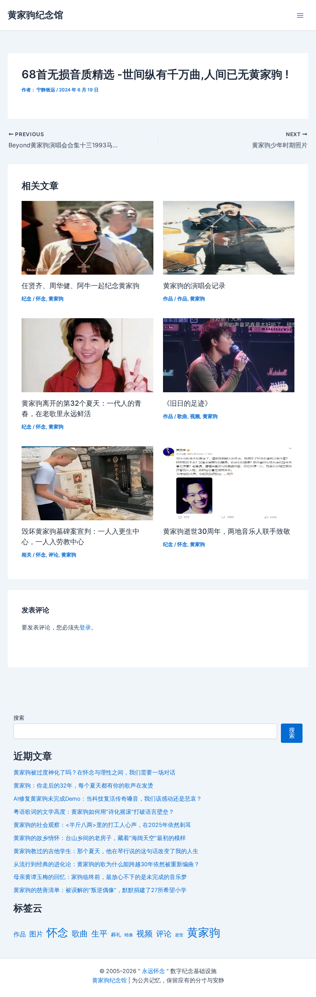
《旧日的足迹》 (187, 403)
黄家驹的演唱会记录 (194, 285)
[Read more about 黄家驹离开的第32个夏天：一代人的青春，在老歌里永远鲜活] (87, 354)
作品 (168, 299)
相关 (27, 555)
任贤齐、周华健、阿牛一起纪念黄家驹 (81, 285)
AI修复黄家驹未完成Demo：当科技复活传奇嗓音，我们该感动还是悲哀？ (107, 798)
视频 (195, 416)
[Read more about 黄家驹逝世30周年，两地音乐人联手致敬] (228, 482)
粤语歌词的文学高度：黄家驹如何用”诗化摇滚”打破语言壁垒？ (93, 811)
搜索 (18, 717)
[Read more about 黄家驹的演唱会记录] (228, 237)
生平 (99, 933)
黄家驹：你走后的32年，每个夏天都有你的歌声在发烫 (83, 785)
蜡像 (128, 935)
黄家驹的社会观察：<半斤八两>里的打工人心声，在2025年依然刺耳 (102, 825)
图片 (36, 934)
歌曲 (182, 416)
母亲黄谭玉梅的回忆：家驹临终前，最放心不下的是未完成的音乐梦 (100, 877)
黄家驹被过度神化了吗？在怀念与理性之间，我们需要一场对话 (94, 772)
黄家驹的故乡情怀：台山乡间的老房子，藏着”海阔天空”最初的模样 (99, 838)
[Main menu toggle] (300, 15)
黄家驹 (56, 299)
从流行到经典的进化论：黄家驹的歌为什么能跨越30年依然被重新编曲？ (106, 864)
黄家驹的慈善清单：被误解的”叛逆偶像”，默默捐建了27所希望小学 (100, 890)
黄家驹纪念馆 (35, 14)
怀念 (41, 299)
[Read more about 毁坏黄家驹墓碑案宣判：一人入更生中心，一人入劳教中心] (87, 482)
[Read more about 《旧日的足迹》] (228, 354)
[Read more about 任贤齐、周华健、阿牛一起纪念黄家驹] (87, 237)
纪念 (27, 299)
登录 (85, 627)
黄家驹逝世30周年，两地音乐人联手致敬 (226, 531)
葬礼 (116, 935)
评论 (54, 555)
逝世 (179, 935)
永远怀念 (153, 971)
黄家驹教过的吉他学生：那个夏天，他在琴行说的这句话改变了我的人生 (105, 851)
